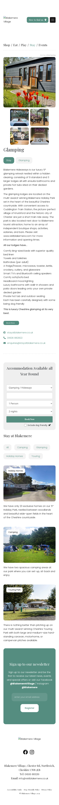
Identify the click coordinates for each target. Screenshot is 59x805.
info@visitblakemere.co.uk (33, 778)
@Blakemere (29, 687)
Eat (15, 45)
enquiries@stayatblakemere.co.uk (26, 343)
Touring (36, 456)
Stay (32, 45)
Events (43, 45)
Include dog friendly (37, 425)
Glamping (41, 447)
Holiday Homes (14, 456)
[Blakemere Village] (29, 739)
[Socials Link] (25, 753)
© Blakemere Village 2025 (29, 793)
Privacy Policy (46, 789)
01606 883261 (32, 774)
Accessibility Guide (14, 789)
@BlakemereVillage (22, 683)
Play (23, 45)
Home (42, 55)
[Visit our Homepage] (11, 19)
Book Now (30, 419)
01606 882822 (14, 338)
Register (29, 708)
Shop (6, 45)
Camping (22, 447)
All (7, 447)
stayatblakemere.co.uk (20, 332)
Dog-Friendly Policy (32, 789)
